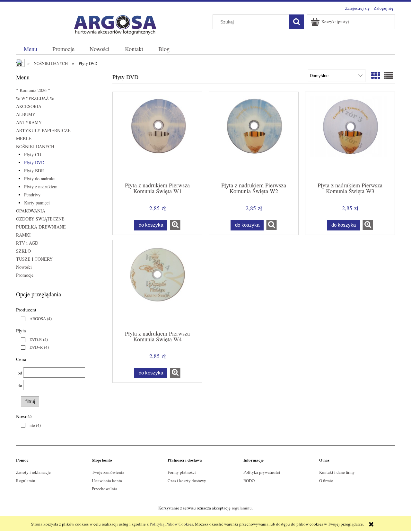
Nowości (24, 267)
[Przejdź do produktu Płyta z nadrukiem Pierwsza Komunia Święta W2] (253, 136)
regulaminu (242, 508)
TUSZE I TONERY (34, 259)
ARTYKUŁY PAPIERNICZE (43, 130)
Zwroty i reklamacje (33, 472)
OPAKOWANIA (30, 211)
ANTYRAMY (29, 122)
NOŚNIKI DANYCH (35, 146)
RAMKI (23, 235)
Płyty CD (32, 154)
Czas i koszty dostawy (187, 480)
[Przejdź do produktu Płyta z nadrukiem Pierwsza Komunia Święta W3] (350, 136)
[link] (35, 318)
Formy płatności (182, 472)
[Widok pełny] (388, 75)
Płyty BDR (34, 170)
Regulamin (25, 480)
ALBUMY (25, 114)
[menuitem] (30, 49)
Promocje (24, 275)
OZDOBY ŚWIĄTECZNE (40, 219)
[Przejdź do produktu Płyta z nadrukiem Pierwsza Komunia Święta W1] (157, 136)
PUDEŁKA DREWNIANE (41, 227)
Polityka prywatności (261, 472)
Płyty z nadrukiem (40, 187)
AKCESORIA (28, 106)
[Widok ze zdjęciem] (375, 75)
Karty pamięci (37, 203)
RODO (249, 480)
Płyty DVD (34, 162)
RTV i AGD (27, 243)
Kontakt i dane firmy (337, 472)
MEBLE (23, 138)
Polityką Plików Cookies (171, 524)
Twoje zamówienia (108, 472)
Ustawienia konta (107, 480)
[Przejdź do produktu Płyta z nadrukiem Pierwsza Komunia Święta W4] (157, 284)
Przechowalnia (104, 488)
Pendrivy (32, 195)
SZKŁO (23, 251)
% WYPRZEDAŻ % (35, 98)
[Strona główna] (112, 23)
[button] (175, 225)
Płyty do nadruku (40, 179)
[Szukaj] (296, 21)
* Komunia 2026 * (33, 90)
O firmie (326, 480)
